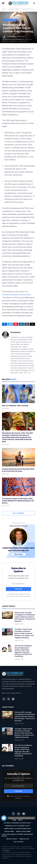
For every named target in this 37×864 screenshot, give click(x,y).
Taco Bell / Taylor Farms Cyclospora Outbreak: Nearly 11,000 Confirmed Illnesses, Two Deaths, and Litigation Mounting (24, 633)
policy (28, 796)
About (20, 820)
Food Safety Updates (10, 20)
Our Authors (9, 831)
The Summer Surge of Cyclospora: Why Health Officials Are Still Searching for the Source (18, 501)
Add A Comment (18, 513)
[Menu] (3, 3)
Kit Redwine (12, 36)
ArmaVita (6, 850)
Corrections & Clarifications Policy (17, 828)
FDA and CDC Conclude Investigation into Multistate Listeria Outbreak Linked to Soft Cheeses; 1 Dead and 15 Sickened (25, 617)
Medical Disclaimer (23, 831)
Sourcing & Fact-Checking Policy (17, 825)
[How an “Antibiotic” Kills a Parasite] (18, 393)
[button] (4, 818)
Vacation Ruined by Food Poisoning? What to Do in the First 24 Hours (18, 470)
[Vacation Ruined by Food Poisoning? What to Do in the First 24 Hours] (18, 457)
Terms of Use (24, 839)
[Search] (34, 3)
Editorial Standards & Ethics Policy (17, 823)
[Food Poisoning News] (18, 3)
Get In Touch (18, 841)
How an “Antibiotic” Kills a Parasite (15, 406)
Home (14, 820)
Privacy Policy (19, 596)
